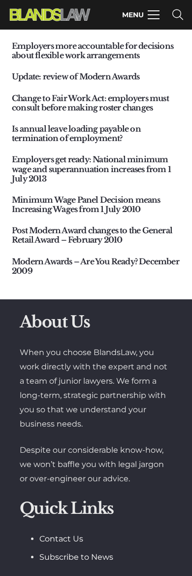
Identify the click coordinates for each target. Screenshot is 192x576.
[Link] (50, 14)
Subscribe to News (76, 557)
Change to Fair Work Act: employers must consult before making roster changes (90, 102)
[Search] (178, 15)
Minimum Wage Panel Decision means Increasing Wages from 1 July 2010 (86, 204)
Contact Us (61, 538)
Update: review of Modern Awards (75, 76)
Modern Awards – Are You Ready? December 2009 (95, 266)
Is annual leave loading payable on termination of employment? (76, 133)
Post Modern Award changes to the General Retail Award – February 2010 (92, 235)
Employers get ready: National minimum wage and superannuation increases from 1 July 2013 (91, 168)
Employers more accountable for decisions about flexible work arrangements (92, 50)
